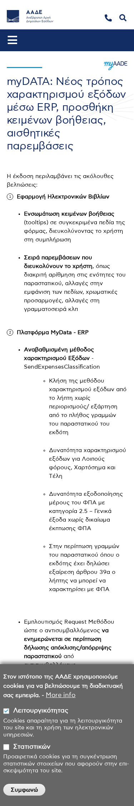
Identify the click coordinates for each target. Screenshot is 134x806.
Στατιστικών (31, 747)
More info (60, 695)
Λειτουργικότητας (40, 710)
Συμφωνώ (24, 790)
